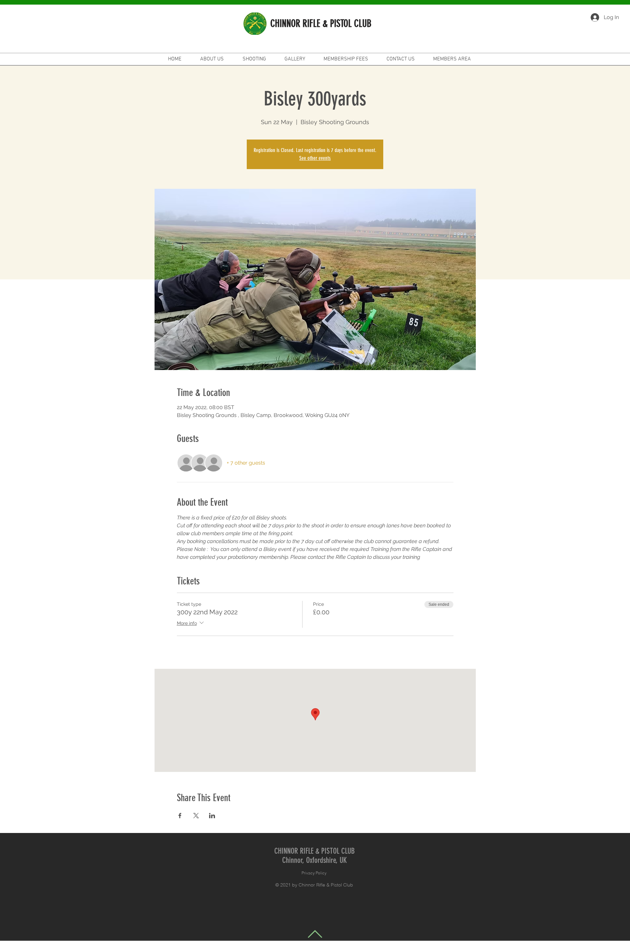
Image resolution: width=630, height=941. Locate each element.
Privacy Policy (314, 872)
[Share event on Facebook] (180, 815)
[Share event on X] (196, 815)
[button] (396, 59)
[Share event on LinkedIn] (212, 815)
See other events (315, 158)
